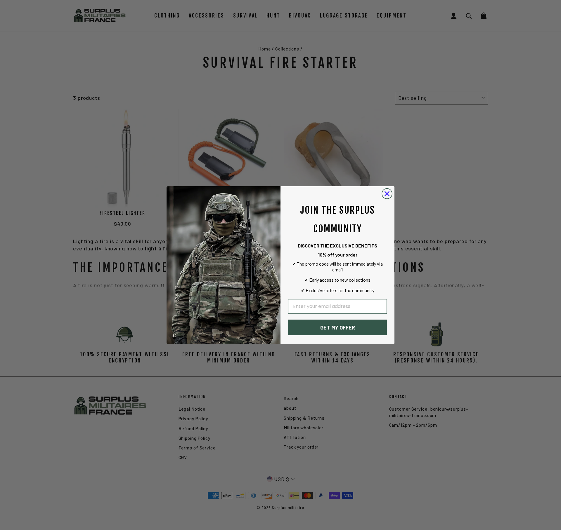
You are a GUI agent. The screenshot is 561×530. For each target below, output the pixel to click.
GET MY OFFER (337, 327)
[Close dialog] (387, 194)
